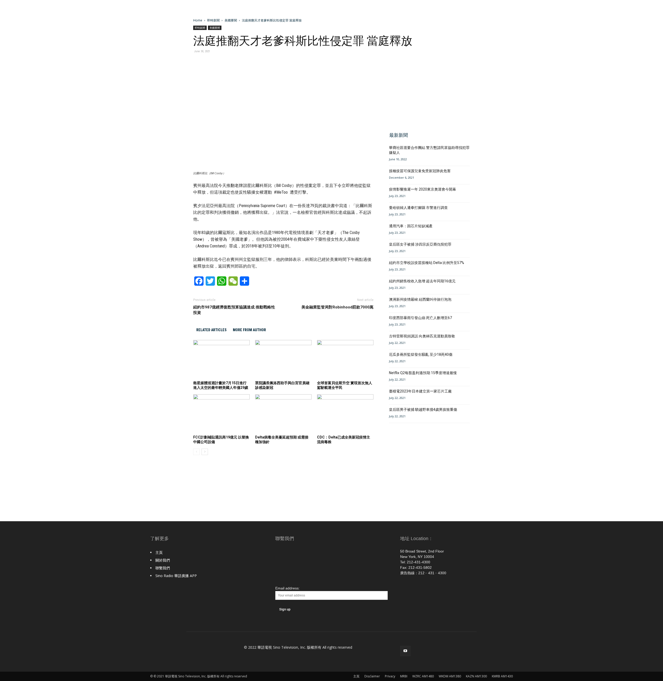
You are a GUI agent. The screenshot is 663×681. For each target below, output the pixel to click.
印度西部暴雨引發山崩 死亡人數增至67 (420, 318)
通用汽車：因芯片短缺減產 (411, 226)
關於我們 (162, 560)
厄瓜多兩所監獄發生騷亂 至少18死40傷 (420, 354)
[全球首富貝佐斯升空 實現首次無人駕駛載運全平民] (345, 359)
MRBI (403, 676)
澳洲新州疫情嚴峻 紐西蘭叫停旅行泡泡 (420, 299)
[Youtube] (405, 651)
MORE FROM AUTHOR (249, 330)
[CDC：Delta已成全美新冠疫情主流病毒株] (345, 413)
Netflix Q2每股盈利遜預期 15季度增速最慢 (423, 373)
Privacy (390, 676)
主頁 (159, 552)
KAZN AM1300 (476, 676)
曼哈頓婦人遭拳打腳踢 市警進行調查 (418, 208)
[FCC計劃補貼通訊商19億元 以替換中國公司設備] (221, 413)
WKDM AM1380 (450, 676)
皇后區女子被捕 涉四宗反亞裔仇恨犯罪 (420, 244)
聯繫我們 (162, 567)
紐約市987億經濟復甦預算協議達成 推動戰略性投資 (234, 310)
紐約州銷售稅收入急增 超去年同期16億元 (422, 281)
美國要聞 (231, 20)
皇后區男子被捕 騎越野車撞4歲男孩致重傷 (423, 409)
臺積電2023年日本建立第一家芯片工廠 (420, 391)
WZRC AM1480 (423, 676)
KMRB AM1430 (502, 676)
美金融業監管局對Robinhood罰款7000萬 (337, 307)
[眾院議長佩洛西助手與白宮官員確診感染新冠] (283, 359)
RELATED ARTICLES (211, 330)
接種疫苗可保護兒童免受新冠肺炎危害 (420, 171)
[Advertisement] (428, 90)
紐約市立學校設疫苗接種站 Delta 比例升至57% (426, 263)
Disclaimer (372, 676)
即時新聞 (213, 20)
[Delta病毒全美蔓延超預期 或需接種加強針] (283, 413)
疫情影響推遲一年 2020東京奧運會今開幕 (422, 189)
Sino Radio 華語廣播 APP (176, 575)
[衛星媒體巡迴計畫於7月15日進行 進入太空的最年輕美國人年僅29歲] (221, 359)
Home (197, 20)
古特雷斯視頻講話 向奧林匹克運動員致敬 (422, 336)
